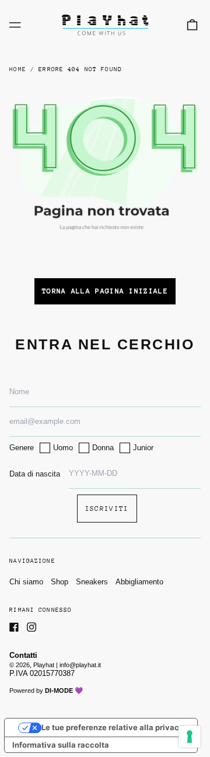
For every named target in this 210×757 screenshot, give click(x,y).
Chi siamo (26, 581)
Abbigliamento (139, 581)
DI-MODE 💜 (64, 690)
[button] (192, 24)
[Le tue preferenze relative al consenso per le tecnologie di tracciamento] (189, 737)
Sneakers (92, 581)
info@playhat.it (80, 664)
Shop (59, 581)
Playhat (43, 664)
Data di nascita (34, 473)
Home (17, 69)
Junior (143, 447)
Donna (103, 447)
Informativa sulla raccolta (60, 744)
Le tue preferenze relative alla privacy (112, 727)
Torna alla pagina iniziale (105, 291)
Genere (21, 447)
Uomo (63, 447)
